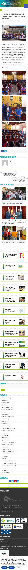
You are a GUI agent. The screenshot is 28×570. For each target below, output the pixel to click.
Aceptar (4, 567)
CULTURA (4, 421)
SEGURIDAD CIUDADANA (7, 461)
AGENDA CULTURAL (6, 409)
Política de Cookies (4, 548)
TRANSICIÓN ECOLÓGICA (7, 465)
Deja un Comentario (18, 21)
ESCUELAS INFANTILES (7, 430)
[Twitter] (12, 481)
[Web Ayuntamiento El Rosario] (14, 3)
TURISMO (4, 468)
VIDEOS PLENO (5, 472)
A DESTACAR (5, 402)
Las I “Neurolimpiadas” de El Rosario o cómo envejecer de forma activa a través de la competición (18, 179)
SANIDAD (4, 458)
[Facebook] (10, 481)
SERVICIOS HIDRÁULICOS (7, 463)
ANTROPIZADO (5, 400)
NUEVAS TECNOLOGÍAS (7, 444)
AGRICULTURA (5, 412)
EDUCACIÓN (9, 21)
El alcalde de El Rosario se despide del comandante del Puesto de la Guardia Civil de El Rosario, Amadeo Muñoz (14, 222)
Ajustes (18, 567)
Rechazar (11, 567)
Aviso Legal (2, 539)
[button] (26, 6)
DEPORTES (4, 423)
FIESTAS (4, 433)
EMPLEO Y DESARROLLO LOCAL (8, 428)
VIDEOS (4, 470)
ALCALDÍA (5, 21)
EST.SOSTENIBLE (5, 398)
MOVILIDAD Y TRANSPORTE (8, 442)
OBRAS (3, 447)
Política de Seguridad (4, 544)
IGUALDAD (4, 437)
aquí (23, 563)
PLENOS (4, 456)
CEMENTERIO (5, 419)
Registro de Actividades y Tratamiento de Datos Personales (13, 546)
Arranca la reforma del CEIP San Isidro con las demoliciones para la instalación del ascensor (13, 241)
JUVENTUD (4, 440)
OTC (3, 405)
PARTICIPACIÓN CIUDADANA (8, 454)
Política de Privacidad (4, 541)
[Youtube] (15, 481)
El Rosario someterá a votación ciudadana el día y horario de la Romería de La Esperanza (14, 202)
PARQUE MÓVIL (5, 449)
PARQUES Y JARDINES (6, 451)
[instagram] (18, 481)
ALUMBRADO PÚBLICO (7, 416)
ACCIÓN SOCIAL (5, 407)
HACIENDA (4, 435)
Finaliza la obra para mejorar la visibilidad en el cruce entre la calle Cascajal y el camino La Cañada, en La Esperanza (10, 173)
